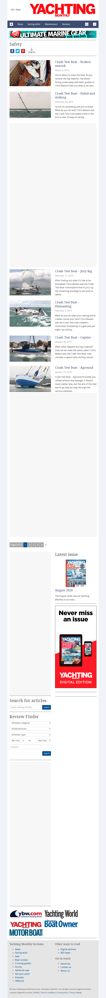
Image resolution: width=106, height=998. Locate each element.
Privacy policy (62, 993)
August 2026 (64, 590)
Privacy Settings (76, 993)
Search (46, 707)
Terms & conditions (47, 993)
